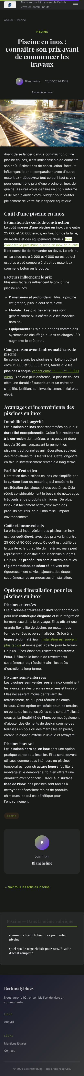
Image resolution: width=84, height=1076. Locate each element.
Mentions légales (15, 1043)
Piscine (21, 20)
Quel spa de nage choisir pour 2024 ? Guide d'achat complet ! (40, 951)
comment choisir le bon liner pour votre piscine (37, 937)
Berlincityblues (19, 988)
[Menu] (76, 4)
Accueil (8, 20)
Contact (9, 1050)
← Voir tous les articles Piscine (27, 887)
